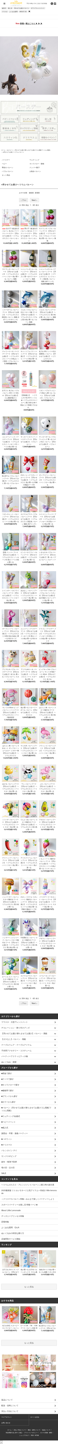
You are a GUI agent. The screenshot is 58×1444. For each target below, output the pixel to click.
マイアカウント (6, 1417)
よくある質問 (13, 12)
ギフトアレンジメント (38, 8)
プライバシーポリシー (31, 1433)
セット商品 (6, 175)
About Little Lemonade (11, 1210)
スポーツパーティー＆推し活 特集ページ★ (19, 1204)
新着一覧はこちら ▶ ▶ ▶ (31, 23)
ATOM (37, 1435)
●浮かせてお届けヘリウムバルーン (13, 152)
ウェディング (34, 160)
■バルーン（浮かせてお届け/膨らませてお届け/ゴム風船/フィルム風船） (29, 150)
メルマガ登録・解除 (46, 1433)
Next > (34, 200)
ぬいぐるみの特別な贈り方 (12, 1233)
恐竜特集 (5, 1221)
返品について (46, 1430)
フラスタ (4, 12)
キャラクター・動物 (37, 163)
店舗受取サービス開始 (10, 1238)
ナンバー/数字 (35, 167)
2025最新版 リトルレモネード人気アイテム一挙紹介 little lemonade (29, 1192)
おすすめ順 (23, 192)
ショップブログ (24, 1435)
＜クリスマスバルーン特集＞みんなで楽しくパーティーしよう (27, 1198)
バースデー (6, 160)
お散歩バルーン (35, 171)
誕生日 (4, 8)
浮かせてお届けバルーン (21, 8)
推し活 (10, 8)
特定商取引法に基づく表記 (14, 1433)
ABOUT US (23, 12)
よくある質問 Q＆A (10, 1227)
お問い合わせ (5, 1423)
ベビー (4, 163)
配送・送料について (34, 1430)
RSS (32, 1435)
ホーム (3, 150)
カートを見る (34, 1417)
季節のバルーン (7, 167)
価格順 (31, 192)
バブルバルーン (7, 171)
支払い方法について (20, 1430)
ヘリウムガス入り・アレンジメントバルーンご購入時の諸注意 (27, 1184)
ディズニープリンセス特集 (12, 1216)
